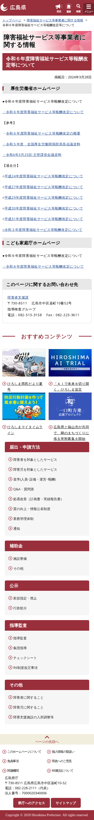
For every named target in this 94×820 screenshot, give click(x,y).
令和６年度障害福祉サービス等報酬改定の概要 (43, 133)
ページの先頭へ (47, 741)
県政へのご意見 (62, 761)
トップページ (11, 20)
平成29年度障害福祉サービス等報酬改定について (44, 197)
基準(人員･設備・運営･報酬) (34, 479)
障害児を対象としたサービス (35, 469)
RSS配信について (62, 770)
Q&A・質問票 (23, 489)
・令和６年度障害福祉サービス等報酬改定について (43, 112)
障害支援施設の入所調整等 (33, 717)
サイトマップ (66, 803)
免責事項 (13, 761)
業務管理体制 (23, 518)
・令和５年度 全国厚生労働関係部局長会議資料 (41, 144)
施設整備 (20, 558)
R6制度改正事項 (25, 667)
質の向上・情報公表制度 (31, 508)
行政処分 (20, 608)
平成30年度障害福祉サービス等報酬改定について (44, 208)
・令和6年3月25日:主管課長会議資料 (31, 154)
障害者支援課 (18, 297)
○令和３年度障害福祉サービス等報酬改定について (42, 229)
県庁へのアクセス (31, 803)
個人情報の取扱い (63, 751)
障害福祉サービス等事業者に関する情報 (55, 20)
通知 (16, 528)
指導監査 (20, 638)
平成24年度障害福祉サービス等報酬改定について (44, 176)
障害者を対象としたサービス (35, 459)
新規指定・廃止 (25, 598)
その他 (18, 568)
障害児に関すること (28, 707)
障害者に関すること (28, 697)
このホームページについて (24, 751)
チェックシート (25, 657)
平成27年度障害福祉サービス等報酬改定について (44, 187)
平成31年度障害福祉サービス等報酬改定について (44, 218)
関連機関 (13, 770)
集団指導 (20, 648)
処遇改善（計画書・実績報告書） (38, 499)
